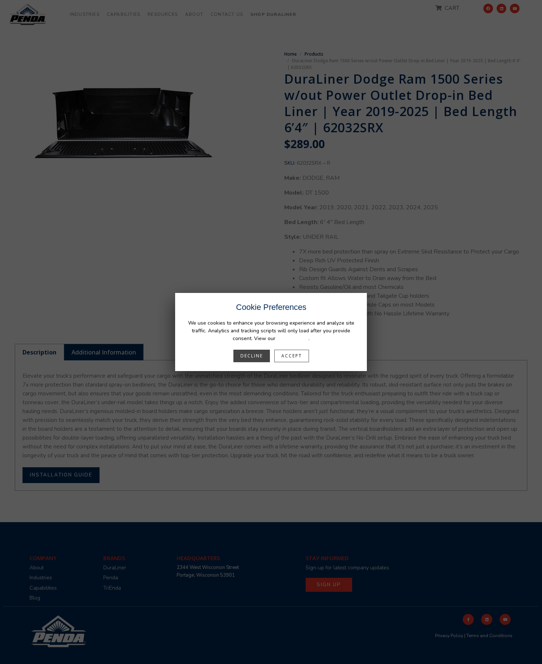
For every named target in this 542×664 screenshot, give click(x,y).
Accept (291, 356)
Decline (251, 356)
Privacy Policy (293, 338)
